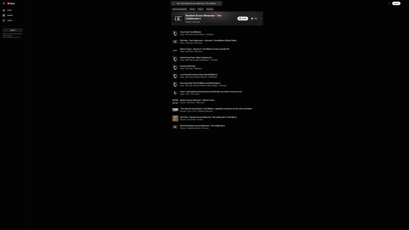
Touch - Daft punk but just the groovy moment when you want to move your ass (211, 92)
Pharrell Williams (200, 77)
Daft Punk (196, 22)
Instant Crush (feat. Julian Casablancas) (196, 58)
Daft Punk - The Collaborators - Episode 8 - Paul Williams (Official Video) (208, 41)
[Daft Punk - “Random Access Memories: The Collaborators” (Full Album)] (218, 118)
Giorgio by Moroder (187, 66)
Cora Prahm (191, 120)
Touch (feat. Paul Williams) (190, 32)
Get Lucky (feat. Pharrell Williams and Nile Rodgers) (200, 83)
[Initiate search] (174, 3)
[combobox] (199, 3)
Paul (187, 94)
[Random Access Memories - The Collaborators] (178, 18)
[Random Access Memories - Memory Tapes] (218, 101)
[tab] (179, 9)
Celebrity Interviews (205, 111)
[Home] (11, 3)
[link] (13, 10)
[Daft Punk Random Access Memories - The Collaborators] (218, 127)
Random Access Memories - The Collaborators (203, 17)
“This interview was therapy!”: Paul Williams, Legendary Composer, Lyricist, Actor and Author (216, 109)
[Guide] (4, 3)
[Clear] (219, 3)
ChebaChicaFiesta (193, 128)
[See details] (261, 18)
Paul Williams (199, 34)
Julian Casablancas (201, 60)
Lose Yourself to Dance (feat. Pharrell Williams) (198, 75)
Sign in (396, 3)
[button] (178, 19)
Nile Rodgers (213, 86)
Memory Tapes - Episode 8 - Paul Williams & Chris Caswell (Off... (205, 49)
